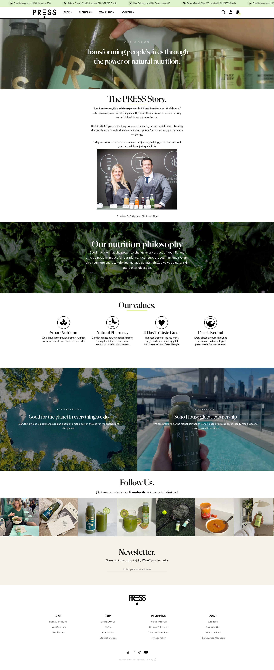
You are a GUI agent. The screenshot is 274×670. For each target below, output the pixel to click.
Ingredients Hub (158, 621)
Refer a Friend (213, 632)
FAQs (108, 627)
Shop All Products (58, 621)
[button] (260, 517)
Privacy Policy (159, 637)
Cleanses (84, 12)
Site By (150, 659)
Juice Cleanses (58, 627)
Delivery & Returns (158, 627)
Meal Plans (105, 12)
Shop (67, 12)
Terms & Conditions (159, 632)
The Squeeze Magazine (213, 637)
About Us (126, 12)
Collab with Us (108, 621)
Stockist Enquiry (108, 637)
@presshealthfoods (139, 492)
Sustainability (213, 627)
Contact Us (108, 632)
